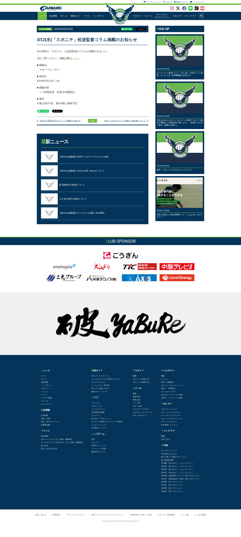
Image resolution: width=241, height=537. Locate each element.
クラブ (87, 16)
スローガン (95, 403)
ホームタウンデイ (168, 392)
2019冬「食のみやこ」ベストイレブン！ (177, 466)
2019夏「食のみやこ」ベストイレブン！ (177, 463)
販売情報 (44, 436)
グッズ (43, 395)
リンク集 (185, 515)
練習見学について (98, 452)
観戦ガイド (76, 16)
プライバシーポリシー (75, 515)
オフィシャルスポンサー (171, 412)
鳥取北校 (136, 400)
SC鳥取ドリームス (99, 428)
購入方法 (44, 446)
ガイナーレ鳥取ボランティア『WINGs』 (107, 422)
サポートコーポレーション (172, 419)
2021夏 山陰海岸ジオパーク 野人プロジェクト (180, 476)
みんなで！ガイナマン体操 (172, 395)
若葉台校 (136, 397)
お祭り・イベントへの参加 (172, 398)
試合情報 (53, 16)
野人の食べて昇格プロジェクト (173, 457)
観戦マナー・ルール (99, 392)
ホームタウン (46, 404)
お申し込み (165, 439)
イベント (44, 392)
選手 (93, 439)
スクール (148, 16)
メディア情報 (46, 398)
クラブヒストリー (98, 409)
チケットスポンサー (169, 422)
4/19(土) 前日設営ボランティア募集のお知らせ (60, 121)
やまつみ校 (137, 406)
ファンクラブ (190, 16)
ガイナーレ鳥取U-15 (141, 382)
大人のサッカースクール (143, 412)
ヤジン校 (136, 403)
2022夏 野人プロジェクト (172, 482)
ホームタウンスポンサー (171, 415)
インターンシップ (98, 425)
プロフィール (96, 406)
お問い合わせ (41, 515)
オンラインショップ (169, 451)
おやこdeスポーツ (140, 415)
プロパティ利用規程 (166, 515)
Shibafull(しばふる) (168, 454)
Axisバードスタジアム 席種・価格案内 (56, 439)
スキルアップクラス (141, 409)
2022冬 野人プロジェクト (172, 485)
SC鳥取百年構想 (98, 412)
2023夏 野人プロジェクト (172, 488)
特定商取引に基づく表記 (141, 515)
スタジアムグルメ (98, 382)
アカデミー (138, 16)
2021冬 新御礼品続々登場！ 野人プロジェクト (180, 479)
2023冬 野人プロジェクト (172, 491)
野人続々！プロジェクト (101, 419)
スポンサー (177, 16)
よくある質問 (200, 515)
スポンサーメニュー (169, 409)
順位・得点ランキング (50, 422)
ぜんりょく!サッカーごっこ (172, 385)
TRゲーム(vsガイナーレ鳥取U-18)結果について (125, 121)
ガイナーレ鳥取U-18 (141, 379)
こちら (75, 58)
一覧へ (93, 121)
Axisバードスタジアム (100, 376)
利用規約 (56, 515)
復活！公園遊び (167, 382)
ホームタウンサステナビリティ (162, 15)
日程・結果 (45, 419)
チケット (64, 16)
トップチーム (98, 16)
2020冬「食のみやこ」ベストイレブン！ (177, 472)
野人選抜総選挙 (167, 460)
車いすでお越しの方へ (100, 388)
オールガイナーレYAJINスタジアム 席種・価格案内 (62, 442)
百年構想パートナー (169, 425)
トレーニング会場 (98, 449)
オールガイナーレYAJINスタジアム (105, 379)
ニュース (42, 16)
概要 (134, 376)
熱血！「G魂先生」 (169, 388)
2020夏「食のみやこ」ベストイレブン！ (177, 469)
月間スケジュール (98, 446)
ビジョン (164, 379)
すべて (43, 376)
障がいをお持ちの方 (49, 449)
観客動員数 (45, 425)
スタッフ (95, 442)
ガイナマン (95, 415)
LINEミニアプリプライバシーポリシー (108, 515)
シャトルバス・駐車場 (100, 385)
